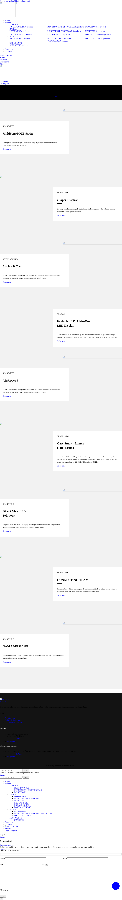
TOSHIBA (14, 25)
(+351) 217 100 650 (14, 739)
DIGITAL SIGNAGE (22, 807)
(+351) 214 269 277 (14, 754)
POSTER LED (20, 796)
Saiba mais (7, 149)
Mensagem (4, 890)
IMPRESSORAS (21, 792)
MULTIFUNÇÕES (21, 788)
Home (56, 97)
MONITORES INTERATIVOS (26, 799)
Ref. (1, 865)
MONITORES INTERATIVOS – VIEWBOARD (33, 814)
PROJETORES (20, 811)
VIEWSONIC (15, 37)
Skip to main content (22, 1)
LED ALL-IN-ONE (22, 805)
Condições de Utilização (14, 722)
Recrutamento (10, 718)
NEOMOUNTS (16, 43)
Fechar (2, 775)
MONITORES (20, 801)
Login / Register (11, 831)
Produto (45, 865)
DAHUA (13, 29)
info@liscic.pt (12, 741)
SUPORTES (19, 820)
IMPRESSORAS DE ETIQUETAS (28, 790)
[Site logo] (7, 16)
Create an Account (7, 845)
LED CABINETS (21, 803)
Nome (2, 859)
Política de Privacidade (13, 720)
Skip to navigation (7, 1)
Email (65, 859)
